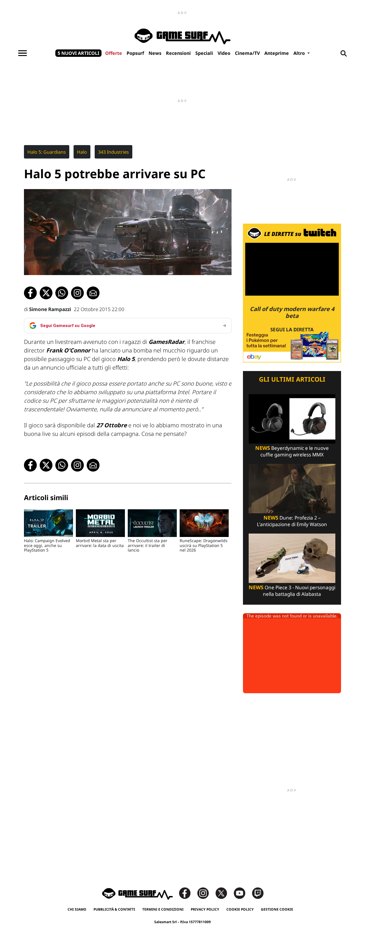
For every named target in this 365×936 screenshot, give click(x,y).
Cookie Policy (240, 909)
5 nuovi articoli (78, 53)
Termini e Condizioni (163, 909)
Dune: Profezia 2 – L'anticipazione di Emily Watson (292, 521)
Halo (82, 152)
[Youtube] (242, 892)
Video (224, 53)
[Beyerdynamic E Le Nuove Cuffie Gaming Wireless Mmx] (292, 418)
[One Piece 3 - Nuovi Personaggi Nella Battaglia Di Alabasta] (292, 557)
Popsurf (135, 53)
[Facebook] (187, 892)
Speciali (204, 53)
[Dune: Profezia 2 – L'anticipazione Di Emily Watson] (292, 488)
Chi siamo (77, 909)
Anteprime (276, 53)
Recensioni (178, 53)
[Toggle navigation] (22, 53)
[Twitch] (257, 892)
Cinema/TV (247, 53)
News (155, 53)
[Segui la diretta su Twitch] (292, 292)
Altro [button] (299, 53)
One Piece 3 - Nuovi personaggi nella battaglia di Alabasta (292, 590)
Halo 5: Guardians (46, 152)
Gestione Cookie (277, 909)
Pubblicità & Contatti (114, 909)
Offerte (113, 53)
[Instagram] (205, 892)
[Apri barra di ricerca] (343, 53)
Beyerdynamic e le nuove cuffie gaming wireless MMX (292, 451)
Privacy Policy (205, 909)
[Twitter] (224, 892)
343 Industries (113, 152)
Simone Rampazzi (50, 309)
